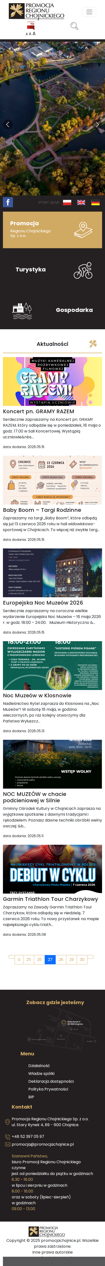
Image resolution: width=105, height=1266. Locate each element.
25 (28, 959)
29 (71, 959)
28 (61, 959)
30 (82, 959)
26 (39, 959)
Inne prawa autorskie (52, 1252)
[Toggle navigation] (89, 12)
